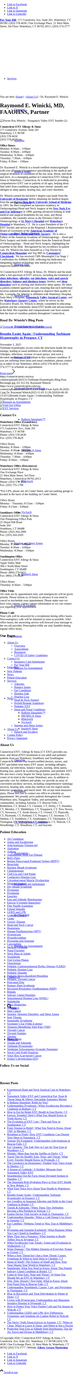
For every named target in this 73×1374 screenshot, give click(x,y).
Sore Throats (14, 1017)
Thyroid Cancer (16, 1030)
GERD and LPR (16, 912)
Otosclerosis (14, 963)
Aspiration (13, 848)
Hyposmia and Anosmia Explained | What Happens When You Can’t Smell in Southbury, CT (39, 1231)
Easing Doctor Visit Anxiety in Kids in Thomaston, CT (38, 1214)
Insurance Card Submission (29, 661)
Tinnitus (11, 1036)
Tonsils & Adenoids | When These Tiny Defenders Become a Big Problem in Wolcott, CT (35, 1209)
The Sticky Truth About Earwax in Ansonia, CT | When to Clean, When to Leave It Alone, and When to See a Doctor (40, 1324)
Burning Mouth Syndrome (22, 867)
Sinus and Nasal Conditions (29, 709)
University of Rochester (14, 198)
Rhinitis (11, 991)
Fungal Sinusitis (16, 909)
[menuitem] (43, 884)
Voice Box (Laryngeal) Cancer (24, 1055)
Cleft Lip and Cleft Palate (21, 873)
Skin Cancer (14, 1010)
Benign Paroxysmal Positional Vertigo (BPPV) (33, 861)
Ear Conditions (22, 690)
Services (11, 680)
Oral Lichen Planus (18, 959)
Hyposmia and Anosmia (20, 940)
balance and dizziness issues (29, 281)
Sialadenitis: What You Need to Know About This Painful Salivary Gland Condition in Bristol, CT (39, 1270)
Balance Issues (22, 687)
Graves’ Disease (16, 921)
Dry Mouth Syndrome (19, 886)
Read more (6, 373)
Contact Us (13, 658)
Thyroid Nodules (16, 1033)
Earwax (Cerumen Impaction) (23, 902)
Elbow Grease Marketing (53, 1347)
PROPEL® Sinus (31, 715)
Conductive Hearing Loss (21, 877)
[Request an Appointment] (15, 401)
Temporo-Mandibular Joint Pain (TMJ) (28, 1026)
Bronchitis (13, 864)
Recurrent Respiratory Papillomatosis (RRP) (32, 988)
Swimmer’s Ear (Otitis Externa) (24, 1023)
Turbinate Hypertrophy (20, 1046)
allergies (24, 278)
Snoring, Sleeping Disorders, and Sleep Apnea (33, 1014)
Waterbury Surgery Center (20, 300)
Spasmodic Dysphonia (19, 1020)
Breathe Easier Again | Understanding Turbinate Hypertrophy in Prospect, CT (35, 336)
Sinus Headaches (16, 1004)
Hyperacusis (14, 934)
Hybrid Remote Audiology (29, 703)
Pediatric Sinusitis (17, 972)
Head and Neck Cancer (20, 924)
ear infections (39, 278)
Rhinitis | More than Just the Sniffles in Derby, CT (35, 1153)
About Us (12, 642)
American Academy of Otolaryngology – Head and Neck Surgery (28, 232)
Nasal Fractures (15, 950)
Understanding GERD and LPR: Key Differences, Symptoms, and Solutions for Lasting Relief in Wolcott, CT (38, 1316)
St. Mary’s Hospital (32, 221)
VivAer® (26, 722)
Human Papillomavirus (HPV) (24, 931)
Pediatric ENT (22, 357)
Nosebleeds (13, 956)
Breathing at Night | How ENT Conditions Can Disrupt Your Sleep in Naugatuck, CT (38, 1136)
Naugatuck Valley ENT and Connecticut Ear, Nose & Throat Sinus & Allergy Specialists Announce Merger (37, 1098)
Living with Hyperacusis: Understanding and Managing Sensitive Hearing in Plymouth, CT (38, 1302)
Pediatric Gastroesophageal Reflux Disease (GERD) (36, 966)
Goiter (10, 918)
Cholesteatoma (15, 870)
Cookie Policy (15, 734)
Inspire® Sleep (29, 728)
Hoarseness (13, 928)
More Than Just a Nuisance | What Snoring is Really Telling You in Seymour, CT (36, 1238)
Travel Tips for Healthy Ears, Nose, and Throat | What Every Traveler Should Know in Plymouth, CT (37, 1158)
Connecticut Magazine (13, 253)
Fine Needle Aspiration (20, 905)
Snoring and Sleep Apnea (28, 725)
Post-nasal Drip (15, 982)
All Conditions (15, 838)
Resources (20, 652)
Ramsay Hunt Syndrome (21, 985)
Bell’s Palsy (13, 858)
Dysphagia (13, 893)
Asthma (11, 851)
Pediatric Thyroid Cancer (21, 979)
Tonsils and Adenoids (19, 1042)
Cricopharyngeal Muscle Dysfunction (28, 880)
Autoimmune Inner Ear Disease (24, 854)
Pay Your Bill (8, 19)
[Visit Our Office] (10, 405)
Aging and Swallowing (20, 842)
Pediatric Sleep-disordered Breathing (27, 975)
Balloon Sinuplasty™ (33, 712)
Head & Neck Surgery (26, 699)
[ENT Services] (9, 408)
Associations (21, 648)
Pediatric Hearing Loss (20, 969)
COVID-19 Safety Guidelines (31, 655)
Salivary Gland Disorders (21, 995)
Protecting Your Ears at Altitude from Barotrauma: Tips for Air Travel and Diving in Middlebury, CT (39, 1330)
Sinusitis (11, 1007)
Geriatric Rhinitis (16, 915)
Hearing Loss (21, 696)
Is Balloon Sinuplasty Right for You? (27, 1102)
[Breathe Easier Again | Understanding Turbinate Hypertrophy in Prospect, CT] (26, 326)
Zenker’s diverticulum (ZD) (22, 1058)
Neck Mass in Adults (18, 953)
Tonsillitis (12, 1039)
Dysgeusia (13, 889)
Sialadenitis (13, 1001)
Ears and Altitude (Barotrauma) (24, 899)
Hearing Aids (21, 693)
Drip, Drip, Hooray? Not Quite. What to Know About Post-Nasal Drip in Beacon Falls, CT (37, 1282)
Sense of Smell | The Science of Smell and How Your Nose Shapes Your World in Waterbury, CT (37, 1263)
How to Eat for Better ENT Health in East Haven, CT (37, 1112)
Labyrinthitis (14, 944)
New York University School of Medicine (47, 202)
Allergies (19, 683)
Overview (19, 645)
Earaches (12, 896)
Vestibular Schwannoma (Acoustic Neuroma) (32, 1049)
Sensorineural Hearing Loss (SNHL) (27, 998)
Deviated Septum (16, 883)
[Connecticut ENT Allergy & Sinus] (26, 44)
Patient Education (17, 677)
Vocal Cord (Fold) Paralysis (22, 1052)
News (10, 674)
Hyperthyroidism (16, 937)
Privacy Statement (17, 738)
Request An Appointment (28, 668)
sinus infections (9, 278)
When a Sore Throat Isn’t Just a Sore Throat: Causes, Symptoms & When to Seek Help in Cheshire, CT (36, 1257)
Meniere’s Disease (17, 947)
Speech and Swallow (26, 731)
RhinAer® (27, 719)
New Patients (14, 671)
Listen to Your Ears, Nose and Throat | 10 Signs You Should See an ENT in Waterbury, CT (36, 1276)
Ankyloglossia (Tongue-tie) (22, 845)
